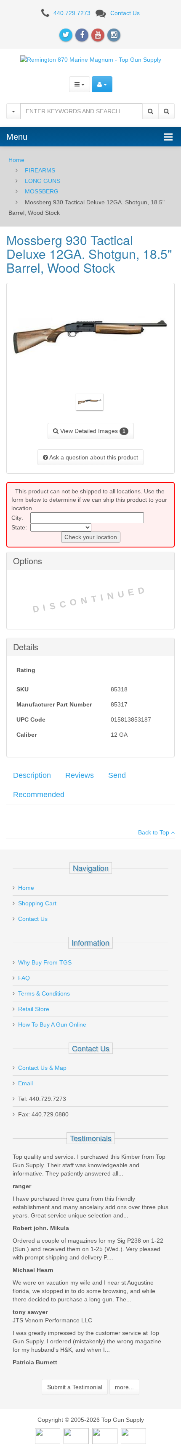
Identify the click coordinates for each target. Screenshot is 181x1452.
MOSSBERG (42, 191)
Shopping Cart (37, 903)
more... (124, 1387)
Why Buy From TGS (45, 962)
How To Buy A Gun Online (52, 1024)
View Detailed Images (92, 431)
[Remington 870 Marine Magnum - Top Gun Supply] (90, 59)
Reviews (79, 775)
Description (32, 775)
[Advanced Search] (166, 111)
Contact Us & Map (42, 1067)
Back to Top (154, 832)
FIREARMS (40, 170)
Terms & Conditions (44, 993)
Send (117, 775)
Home (16, 159)
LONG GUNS (42, 180)
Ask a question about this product (93, 457)
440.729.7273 (71, 13)
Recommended (38, 794)
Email (25, 1083)
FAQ (24, 978)
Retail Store (33, 1009)
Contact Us (125, 13)
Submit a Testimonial (74, 1387)
